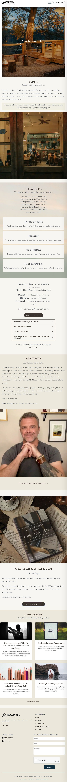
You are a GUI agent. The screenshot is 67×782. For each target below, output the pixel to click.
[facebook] (3, 725)
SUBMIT (49, 767)
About (37, 717)
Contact (38, 730)
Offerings (38, 721)
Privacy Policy (22, 779)
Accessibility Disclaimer (42, 779)
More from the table (33, 701)
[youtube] (7, 725)
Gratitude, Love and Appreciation (51, 643)
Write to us (33, 347)
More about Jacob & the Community (32, 483)
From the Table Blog (42, 727)
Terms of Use (31, 779)
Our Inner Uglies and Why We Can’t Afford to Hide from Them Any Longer (16, 645)
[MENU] (50, 2)
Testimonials (39, 724)
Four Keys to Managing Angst (51, 683)
